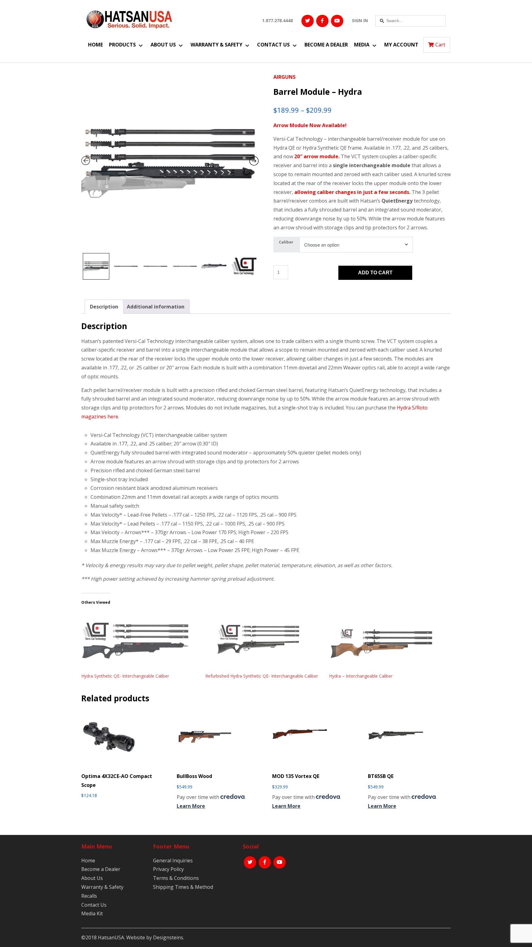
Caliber (286, 242)
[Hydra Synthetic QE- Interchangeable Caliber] (140, 642)
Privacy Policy (168, 869)
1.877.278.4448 (277, 20)
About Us (163, 44)
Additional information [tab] (155, 306)
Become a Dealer (326, 44)
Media (361, 44)
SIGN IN (360, 20)
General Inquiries (173, 860)
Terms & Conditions (176, 878)
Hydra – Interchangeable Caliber (361, 676)
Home (95, 44)
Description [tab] (104, 306)
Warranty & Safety (216, 44)
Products (122, 44)
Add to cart (375, 272)
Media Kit (92, 913)
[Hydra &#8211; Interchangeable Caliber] (388, 642)
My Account (401, 44)
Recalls (89, 896)
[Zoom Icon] (170, 161)
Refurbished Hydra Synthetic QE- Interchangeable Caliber (261, 676)
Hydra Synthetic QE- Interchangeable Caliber (125, 676)
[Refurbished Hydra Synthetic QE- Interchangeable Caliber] (264, 642)
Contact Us (273, 44)
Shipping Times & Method (183, 887)
